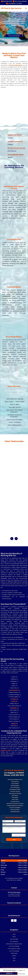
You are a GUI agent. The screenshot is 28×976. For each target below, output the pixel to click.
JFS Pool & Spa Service (15, 65)
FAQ (14, 960)
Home (14, 934)
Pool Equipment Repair (14, 948)
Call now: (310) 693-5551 (14, 35)
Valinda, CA (14, 723)
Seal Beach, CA (14, 707)
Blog (14, 958)
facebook (12, 920)
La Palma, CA (14, 699)
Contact (14, 955)
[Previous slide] (11, 538)
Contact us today (6, 750)
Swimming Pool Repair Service (15, 390)
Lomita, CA (14, 701)
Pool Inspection (15, 393)
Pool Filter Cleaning (14, 946)
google (15, 920)
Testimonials (14, 953)
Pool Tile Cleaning (14, 951)
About (14, 936)
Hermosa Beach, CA (14, 690)
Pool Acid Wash (15, 396)
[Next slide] (16, 538)
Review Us (9, 973)
